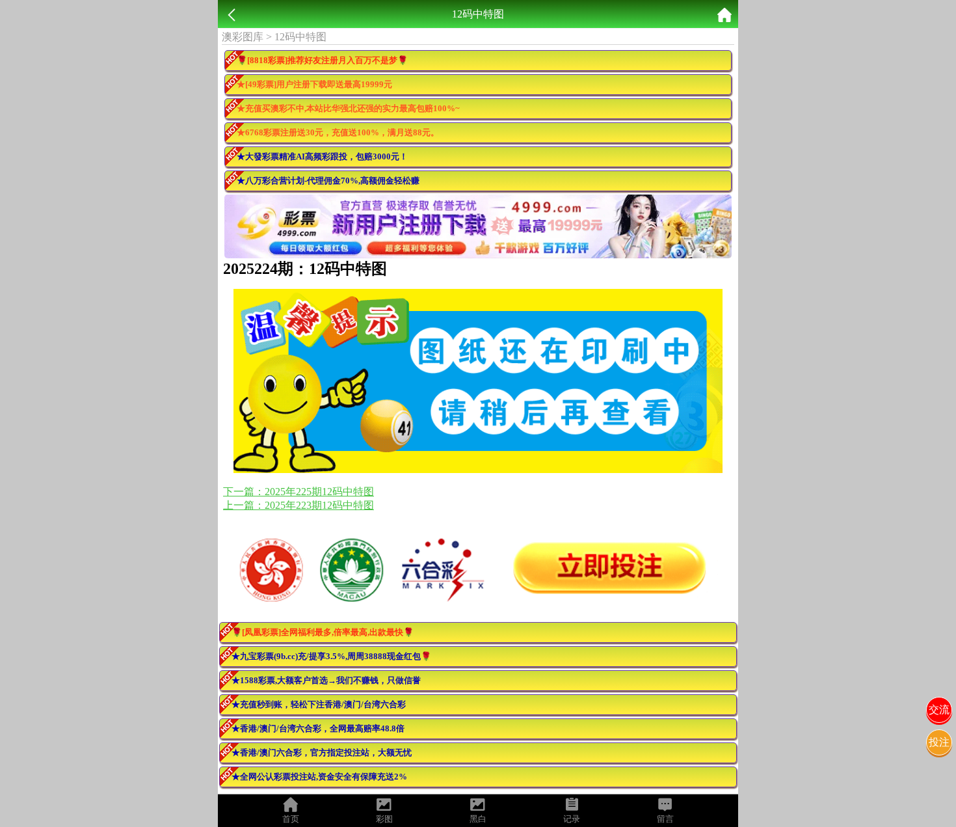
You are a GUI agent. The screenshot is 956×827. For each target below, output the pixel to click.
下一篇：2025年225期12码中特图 (298, 491)
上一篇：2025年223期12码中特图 (298, 505)
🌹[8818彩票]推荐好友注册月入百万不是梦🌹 (322, 60)
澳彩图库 (242, 36)
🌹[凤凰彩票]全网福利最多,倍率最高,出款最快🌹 (323, 632)
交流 (939, 709)
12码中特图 (300, 36)
